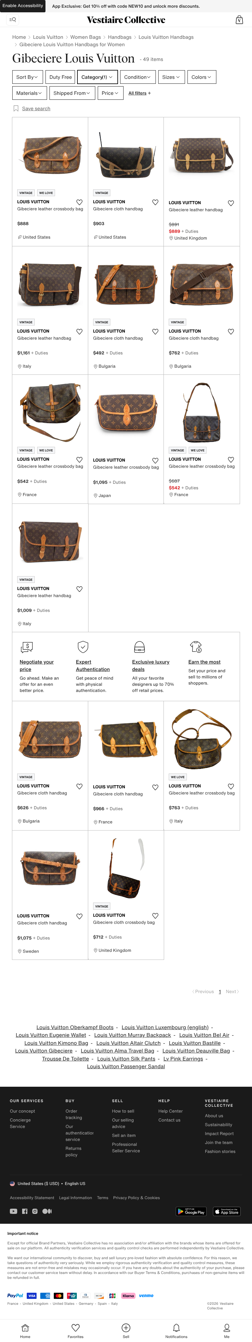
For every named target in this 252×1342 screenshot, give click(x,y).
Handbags (119, 37)
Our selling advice (123, 1123)
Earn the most (204, 661)
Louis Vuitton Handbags (166, 37)
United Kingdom (36, 1303)
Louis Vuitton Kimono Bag (56, 1043)
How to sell (123, 1111)
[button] (239, 19)
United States (64, 1303)
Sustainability (218, 1125)
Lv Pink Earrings (183, 1059)
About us (214, 1116)
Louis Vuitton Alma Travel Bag (117, 1051)
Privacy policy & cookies (136, 1198)
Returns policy (73, 1151)
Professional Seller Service (126, 1147)
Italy (114, 1303)
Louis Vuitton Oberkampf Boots (75, 1027)
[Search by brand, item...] (12, 20)
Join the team (219, 1142)
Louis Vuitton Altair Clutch (128, 1043)
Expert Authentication (93, 665)
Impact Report (219, 1133)
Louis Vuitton (48, 37)
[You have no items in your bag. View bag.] (239, 19)
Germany (86, 1303)
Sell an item (124, 1135)
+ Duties (189, 231)
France (12, 1303)
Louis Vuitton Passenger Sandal (126, 1066)
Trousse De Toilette (65, 1059)
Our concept (22, 1111)
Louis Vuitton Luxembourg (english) (165, 1027)
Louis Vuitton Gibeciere (44, 1051)
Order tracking (73, 1114)
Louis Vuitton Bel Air (204, 1035)
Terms (102, 1198)
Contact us (170, 1120)
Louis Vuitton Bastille (195, 1043)
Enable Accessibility (22, 5)
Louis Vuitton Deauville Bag (196, 1051)
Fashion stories (220, 1151)
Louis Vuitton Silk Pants (126, 1059)
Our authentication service (80, 1133)
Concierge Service (20, 1123)
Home (19, 37)
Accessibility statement (32, 1198)
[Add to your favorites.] (79, 202)
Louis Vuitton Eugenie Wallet (51, 1035)
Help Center (171, 1111)
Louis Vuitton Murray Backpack (132, 1035)
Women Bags (85, 37)
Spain (102, 1303)
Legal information (75, 1198)
